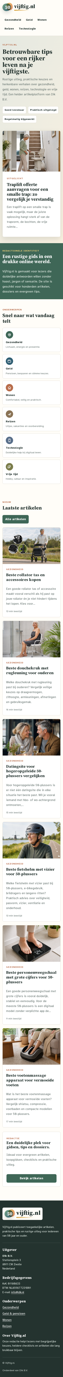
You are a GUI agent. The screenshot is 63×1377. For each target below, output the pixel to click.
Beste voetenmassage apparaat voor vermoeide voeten (30, 1079)
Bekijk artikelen (31, 1178)
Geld (29, 20)
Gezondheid (13, 20)
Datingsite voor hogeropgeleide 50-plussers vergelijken (25, 771)
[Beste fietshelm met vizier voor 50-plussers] (31, 840)
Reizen (9, 28)
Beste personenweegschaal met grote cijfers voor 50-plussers (31, 977)
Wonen (42, 20)
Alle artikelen (15, 519)
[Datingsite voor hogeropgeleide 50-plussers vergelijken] (31, 737)
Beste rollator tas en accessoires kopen (25, 577)
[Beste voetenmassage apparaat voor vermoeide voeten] (31, 1046)
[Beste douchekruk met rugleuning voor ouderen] (31, 639)
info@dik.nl (17, 1292)
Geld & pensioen (13, 1313)
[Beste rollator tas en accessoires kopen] (31, 546)
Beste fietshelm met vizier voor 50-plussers (30, 871)
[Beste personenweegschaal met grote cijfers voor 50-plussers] (31, 943)
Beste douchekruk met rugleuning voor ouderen (30, 670)
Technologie (27, 28)
